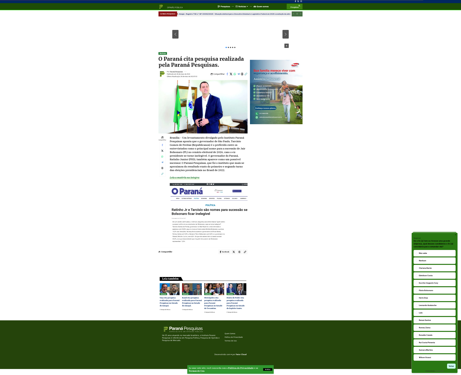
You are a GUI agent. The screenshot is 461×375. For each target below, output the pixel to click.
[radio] (417, 253)
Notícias (163, 53)
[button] (267, 369)
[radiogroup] (435, 305)
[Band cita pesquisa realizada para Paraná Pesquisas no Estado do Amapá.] (192, 289)
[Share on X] (231, 74)
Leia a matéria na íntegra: (185, 177)
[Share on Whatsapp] (234, 74)
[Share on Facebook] (227, 74)
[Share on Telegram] (238, 74)
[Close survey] (456, 235)
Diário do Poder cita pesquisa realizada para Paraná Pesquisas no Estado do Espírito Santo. (236, 303)
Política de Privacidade (241, 368)
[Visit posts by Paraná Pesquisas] (162, 74)
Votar (451, 366)
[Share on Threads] (242, 74)
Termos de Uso (196, 371)
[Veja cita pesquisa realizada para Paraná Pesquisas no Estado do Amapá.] (170, 289)
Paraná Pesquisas (176, 72)
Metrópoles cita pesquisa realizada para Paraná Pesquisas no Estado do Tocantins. (213, 303)
